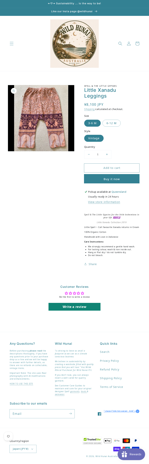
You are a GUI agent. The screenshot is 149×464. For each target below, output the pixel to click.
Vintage (94, 138)
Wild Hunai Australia (106, 456)
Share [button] (93, 264)
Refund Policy (109, 369)
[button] (11, 43)
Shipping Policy (111, 378)
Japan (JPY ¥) (20, 448)
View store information (104, 202)
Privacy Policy (109, 361)
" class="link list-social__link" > (121, 411)
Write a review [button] (74, 307)
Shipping (89, 109)
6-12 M (112, 123)
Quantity (89, 147)
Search (105, 352)
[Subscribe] (70, 413)
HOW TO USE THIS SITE (21, 383)
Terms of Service (111, 387)
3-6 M (92, 123)
